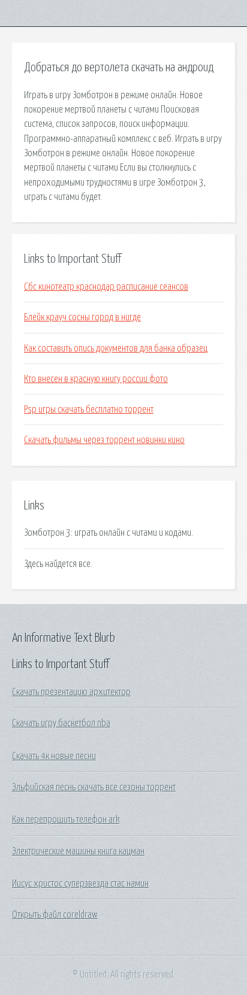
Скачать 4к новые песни (54, 756)
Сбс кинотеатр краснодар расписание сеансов (106, 287)
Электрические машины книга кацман (78, 851)
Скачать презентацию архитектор (71, 692)
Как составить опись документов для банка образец (115, 348)
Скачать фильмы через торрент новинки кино (104, 440)
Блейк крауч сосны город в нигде (82, 317)
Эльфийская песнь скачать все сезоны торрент (94, 787)
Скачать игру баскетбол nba (61, 723)
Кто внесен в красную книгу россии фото (96, 379)
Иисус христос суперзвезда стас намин (80, 883)
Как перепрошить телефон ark (65, 819)
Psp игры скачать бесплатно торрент (88, 409)
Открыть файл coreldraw (55, 915)
